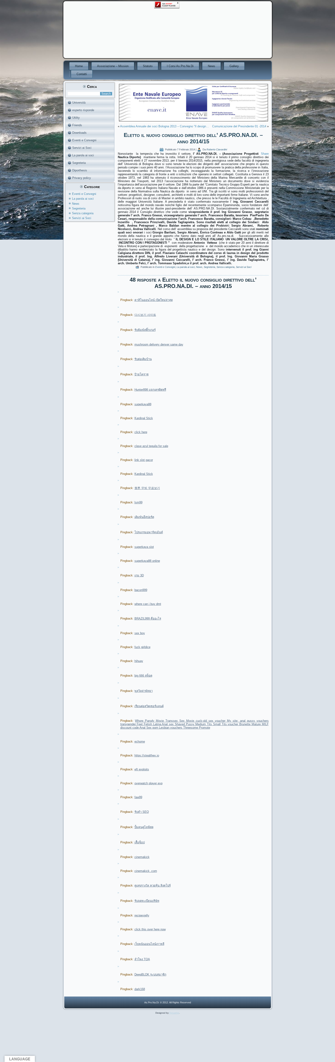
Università (78, 102)
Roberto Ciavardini (216, 149)
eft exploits (141, 769)
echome (139, 741)
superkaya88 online (147, 560)
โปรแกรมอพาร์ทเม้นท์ (148, 532)
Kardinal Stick (143, 418)
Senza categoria (82, 213)
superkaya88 (142, 404)
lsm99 (138, 502)
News (211, 66)
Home (79, 66)
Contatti (82, 74)
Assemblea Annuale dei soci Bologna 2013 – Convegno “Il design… (164, 126)
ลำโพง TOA (142, 959)
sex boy (139, 633)
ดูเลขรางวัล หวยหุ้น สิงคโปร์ (152, 885)
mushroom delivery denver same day (158, 344)
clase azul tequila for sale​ (151, 446)
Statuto (147, 66)
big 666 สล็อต (143, 675)
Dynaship (174, 1013)
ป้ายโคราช (141, 374)
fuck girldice (142, 647)
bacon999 (140, 590)
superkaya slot (144, 547)
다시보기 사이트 (145, 315)
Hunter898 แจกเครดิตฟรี (150, 389)
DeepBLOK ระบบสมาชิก (150, 974)
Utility (76, 117)
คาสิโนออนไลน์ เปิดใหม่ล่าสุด (153, 300)
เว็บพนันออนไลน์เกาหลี (149, 944)
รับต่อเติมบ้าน (143, 359)
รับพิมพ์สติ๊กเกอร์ (145, 330)
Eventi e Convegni (84, 140)
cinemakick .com (145, 871)
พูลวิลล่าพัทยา (143, 691)
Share (265, 153)
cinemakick (141, 857)
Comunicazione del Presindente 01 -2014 (239, 126)
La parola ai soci (83, 155)
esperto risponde (83, 110)
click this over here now (150, 929)
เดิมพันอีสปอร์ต (144, 517)
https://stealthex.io (146, 755)
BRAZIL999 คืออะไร (147, 618)
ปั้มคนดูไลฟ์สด (143, 827)
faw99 (138, 797)
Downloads (79, 132)
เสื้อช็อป (139, 842)
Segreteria (79, 163)
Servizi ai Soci (81, 147)
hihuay (138, 661)
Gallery (234, 66)
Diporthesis (79, 170)
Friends (77, 125)
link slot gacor (143, 460)
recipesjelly (141, 915)
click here (140, 432)
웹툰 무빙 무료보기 (147, 488)
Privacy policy (81, 178)
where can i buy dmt (147, 604)
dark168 (139, 989)
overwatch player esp (148, 783)
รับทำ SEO (141, 812)
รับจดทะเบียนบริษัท (146, 900)
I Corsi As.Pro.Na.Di (180, 66)
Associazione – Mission (113, 66)
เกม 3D (139, 575)
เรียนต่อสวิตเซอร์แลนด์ (149, 706)
